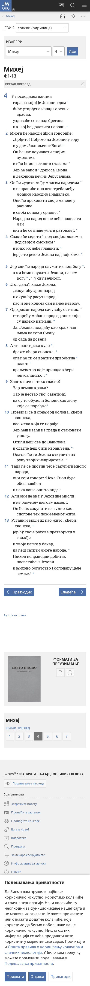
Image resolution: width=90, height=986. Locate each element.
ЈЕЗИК (9, 27)
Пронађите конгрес (21, 821)
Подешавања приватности (29, 963)
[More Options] (83, 16)
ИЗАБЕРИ (14, 41)
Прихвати (15, 976)
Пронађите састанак (22, 812)
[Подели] (73, 16)
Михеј (10, 16)
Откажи (37, 976)
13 (7, 520)
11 (7, 466)
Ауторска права (15, 615)
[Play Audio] (63, 16)
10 (7, 412)
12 (7, 496)
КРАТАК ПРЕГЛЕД (18, 728)
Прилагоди (61, 976)
